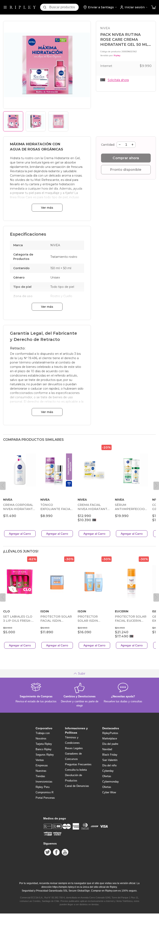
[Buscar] (44, 7)
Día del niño (109, 765)
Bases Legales (74, 748)
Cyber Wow (109, 792)
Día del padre (110, 743)
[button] (153, 7)
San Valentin (109, 760)
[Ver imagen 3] (58, 121)
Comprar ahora (126, 158)
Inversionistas (44, 781)
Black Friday (109, 754)
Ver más (47, 208)
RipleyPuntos (110, 733)
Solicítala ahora (118, 80)
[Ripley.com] (23, 7)
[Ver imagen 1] (13, 121)
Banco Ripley (44, 749)
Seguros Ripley (45, 754)
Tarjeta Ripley (44, 743)
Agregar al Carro (20, 533)
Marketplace (109, 738)
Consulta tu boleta (76, 769)
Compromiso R (44, 792)
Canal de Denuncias (77, 785)
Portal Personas (45, 797)
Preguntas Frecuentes (78, 764)
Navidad (107, 749)
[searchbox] (64, 7)
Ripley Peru (42, 787)
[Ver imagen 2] (36, 121)
